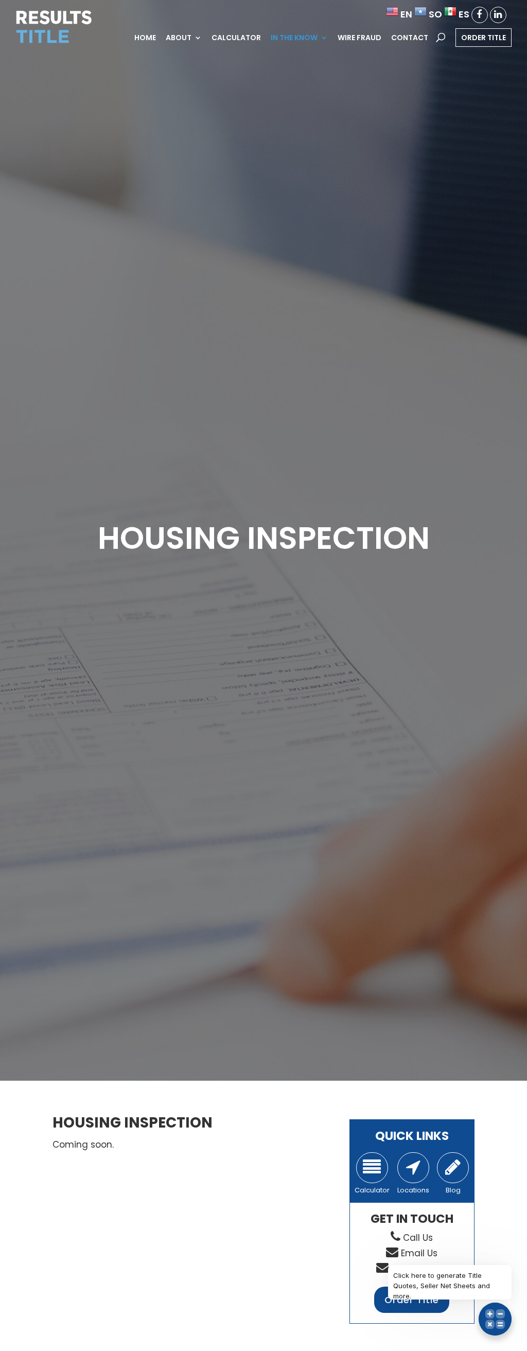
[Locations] (413, 1167)
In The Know (294, 38)
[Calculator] (372, 1167)
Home (145, 38)
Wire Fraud (359, 38)
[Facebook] (479, 15)
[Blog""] (453, 1167)
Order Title (483, 37)
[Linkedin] (498, 15)
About (178, 38)
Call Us (418, 1238)
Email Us (419, 1253)
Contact (409, 38)
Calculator (236, 38)
